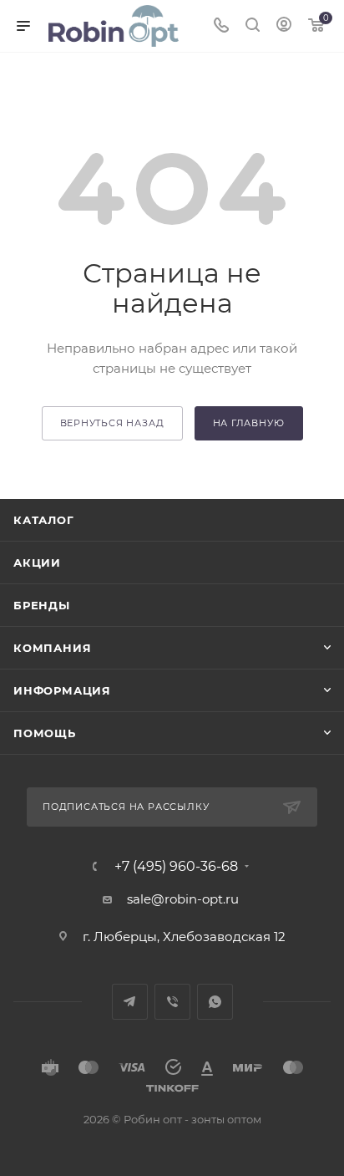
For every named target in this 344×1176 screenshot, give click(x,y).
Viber (172, 1002)
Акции (37, 562)
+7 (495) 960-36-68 (176, 866)
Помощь (44, 733)
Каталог (43, 520)
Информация (62, 690)
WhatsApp (215, 1002)
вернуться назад (112, 423)
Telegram (130, 1002)
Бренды (41, 605)
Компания (52, 647)
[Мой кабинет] (283, 26)
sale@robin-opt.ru (184, 899)
